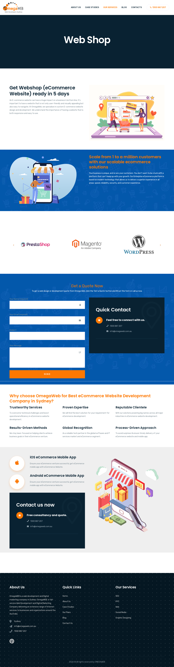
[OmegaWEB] (13, 7)
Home (65, 596)
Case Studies (92, 7)
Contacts (136, 7)
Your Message (15, 345)
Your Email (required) (19, 314)
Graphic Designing (123, 618)
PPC (117, 601)
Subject (13, 330)
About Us (76, 7)
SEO (117, 596)
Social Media (121, 612)
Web (117, 607)
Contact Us (68, 623)
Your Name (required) (19, 299)
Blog (124, 7)
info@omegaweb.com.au (121, 331)
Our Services (110, 7)
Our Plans (67, 612)
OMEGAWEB (100, 662)
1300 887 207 (116, 326)
